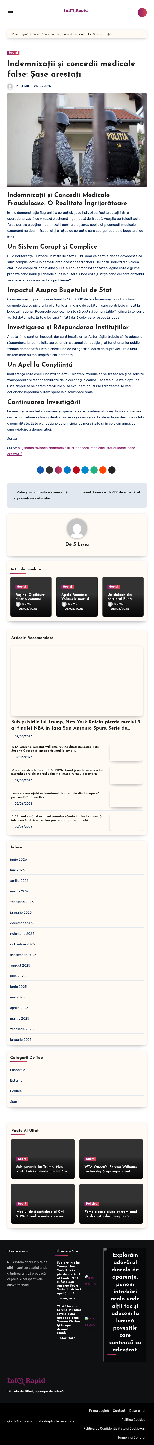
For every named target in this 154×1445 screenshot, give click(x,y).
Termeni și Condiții (131, 1437)
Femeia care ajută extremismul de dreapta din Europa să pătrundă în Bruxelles (110, 1216)
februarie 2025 (21, 1029)
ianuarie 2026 (21, 912)
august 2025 (20, 965)
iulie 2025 (17, 976)
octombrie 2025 (22, 944)
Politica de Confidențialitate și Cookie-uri (114, 1428)
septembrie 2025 (23, 955)
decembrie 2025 (22, 923)
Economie (17, 1070)
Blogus (14, 1427)
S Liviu (24, 86)
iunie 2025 (18, 987)
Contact (119, 1411)
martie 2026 (19, 891)
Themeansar (34, 1427)
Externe (16, 1080)
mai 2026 (17, 870)
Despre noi (137, 1411)
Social (13, 52)
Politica (16, 1091)
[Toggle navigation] (10, 12)
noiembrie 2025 (22, 934)
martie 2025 (19, 1018)
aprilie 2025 (19, 1008)
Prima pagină (99, 1411)
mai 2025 (17, 997)
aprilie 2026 (19, 881)
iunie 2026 (18, 859)
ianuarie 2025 (21, 1040)
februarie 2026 (22, 902)
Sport (14, 1102)
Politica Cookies (133, 1420)
